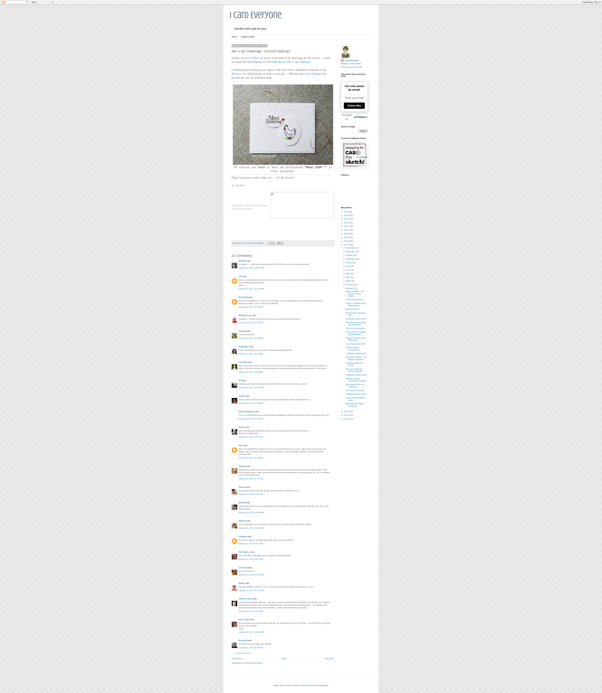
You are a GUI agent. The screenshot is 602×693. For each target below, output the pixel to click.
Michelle (242, 261)
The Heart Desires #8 (355, 390)
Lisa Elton (243, 362)
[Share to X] (275, 243)
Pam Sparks (244, 552)
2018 (346, 241)
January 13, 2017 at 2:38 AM (251, 403)
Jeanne (242, 466)
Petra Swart (244, 620)
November (350, 252)
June (348, 270)
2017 (346, 245)
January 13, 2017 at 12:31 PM (251, 528)
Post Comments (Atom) (253, 663)
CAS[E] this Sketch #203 (356, 394)
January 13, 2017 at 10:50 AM (251, 512)
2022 (346, 226)
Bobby (241, 583)
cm (240, 276)
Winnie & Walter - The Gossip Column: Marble (355, 293)
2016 (346, 411)
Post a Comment (242, 653)
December (350, 248)
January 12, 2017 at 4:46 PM (251, 338)
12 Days (254, 58)
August (349, 263)
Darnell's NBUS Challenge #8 (353, 348)
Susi (241, 445)
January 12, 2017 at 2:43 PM (251, 307)
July (348, 266)
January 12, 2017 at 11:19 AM (251, 289)
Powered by (346, 117)
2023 (346, 223)
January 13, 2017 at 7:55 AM (251, 479)
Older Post (329, 659)
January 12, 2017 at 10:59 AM (251, 268)
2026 (346, 212)
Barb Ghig (243, 297)
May (348, 273)
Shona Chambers (246, 411)
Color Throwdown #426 (356, 344)
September (351, 259)
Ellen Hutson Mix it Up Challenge (290, 61)
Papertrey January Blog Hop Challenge (356, 323)
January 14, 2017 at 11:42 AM (251, 590)
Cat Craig (243, 568)
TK (240, 380)
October (349, 255)
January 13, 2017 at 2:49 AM (251, 419)
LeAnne (242, 331)
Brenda (242, 503)
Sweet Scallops (313, 73)
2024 (346, 219)
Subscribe (354, 105)
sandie (242, 396)
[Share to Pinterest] (281, 243)
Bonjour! (237, 73)
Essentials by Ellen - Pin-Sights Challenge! (356, 358)
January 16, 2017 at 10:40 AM (251, 632)
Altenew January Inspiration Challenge (356, 380)
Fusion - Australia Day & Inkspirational (356, 304)
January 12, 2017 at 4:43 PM (251, 323)
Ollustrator (306, 685)
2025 (346, 215)
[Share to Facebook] (278, 243)
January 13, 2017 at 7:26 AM (251, 458)
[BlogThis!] (272, 243)
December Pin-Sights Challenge (355, 405)
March (349, 281)
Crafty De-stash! (248, 37)
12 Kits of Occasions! (354, 300)
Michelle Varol (245, 315)
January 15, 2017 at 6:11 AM (251, 611)
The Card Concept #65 (355, 328)
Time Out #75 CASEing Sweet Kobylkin (355, 333)
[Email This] (269, 243)
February (350, 284)
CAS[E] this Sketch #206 (356, 319)
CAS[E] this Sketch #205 (356, 353)
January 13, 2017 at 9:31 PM (251, 559)
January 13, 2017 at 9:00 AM (251, 494)
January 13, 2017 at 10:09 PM (251, 575)
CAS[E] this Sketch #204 (356, 375)
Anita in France (245, 599)
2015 (346, 415)
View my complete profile (351, 67)
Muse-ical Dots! (352, 309)
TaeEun (242, 487)
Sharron (242, 521)
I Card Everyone (256, 15)
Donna (241, 427)
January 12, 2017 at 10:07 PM (251, 387)
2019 (346, 237)
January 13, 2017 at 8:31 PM (251, 543)
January (349, 288)
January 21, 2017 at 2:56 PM (251, 648)
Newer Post (237, 659)
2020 (346, 234)
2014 (346, 419)
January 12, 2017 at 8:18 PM (251, 372)
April (348, 277)
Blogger (325, 685)
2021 (346, 230)
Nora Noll (243, 640)
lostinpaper (244, 347)
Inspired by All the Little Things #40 (355, 339)
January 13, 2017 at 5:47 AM (251, 437)
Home (234, 37)
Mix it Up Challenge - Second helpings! (355, 370)
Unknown (243, 536)
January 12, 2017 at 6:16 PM (251, 354)
